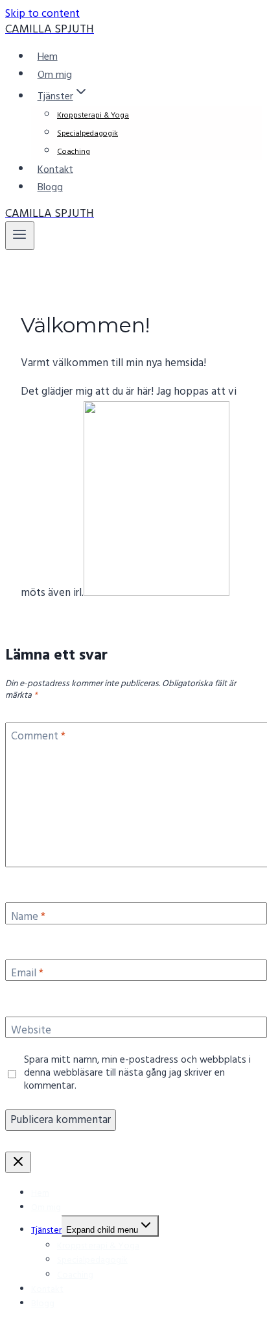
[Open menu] (19, 235)
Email (27, 974)
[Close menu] (18, 1162)
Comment (38, 737)
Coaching (73, 151)
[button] (81, 96)
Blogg (50, 187)
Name (28, 918)
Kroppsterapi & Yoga (93, 115)
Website (31, 1031)
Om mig (55, 74)
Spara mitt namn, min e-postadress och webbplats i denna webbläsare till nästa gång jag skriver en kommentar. (137, 1073)
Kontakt (55, 169)
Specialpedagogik (87, 133)
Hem (48, 57)
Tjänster (46, 1230)
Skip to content (42, 14)
